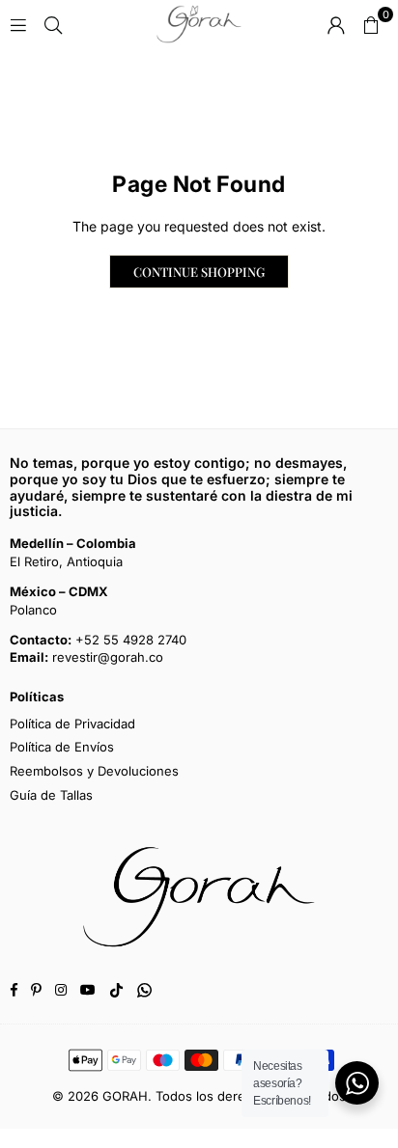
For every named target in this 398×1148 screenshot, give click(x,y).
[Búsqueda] (53, 23)
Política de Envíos (62, 746)
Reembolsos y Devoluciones (94, 771)
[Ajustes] (336, 24)
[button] (371, 24)
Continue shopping (199, 271)
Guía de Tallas (51, 795)
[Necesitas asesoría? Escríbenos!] (357, 1083)
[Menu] (18, 23)
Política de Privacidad (72, 723)
